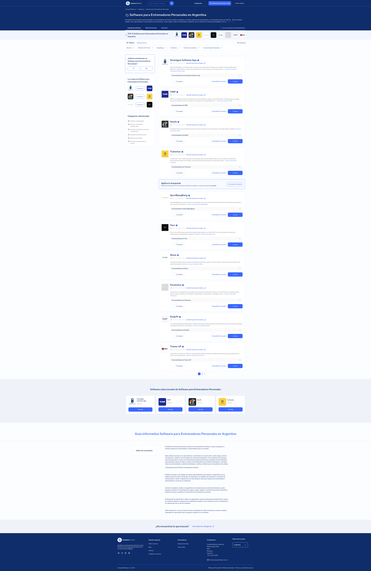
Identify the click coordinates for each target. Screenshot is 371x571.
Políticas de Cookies (228, 568)
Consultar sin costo (219, 81)
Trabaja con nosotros (155, 554)
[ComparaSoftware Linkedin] (118, 553)
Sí (133, 68)
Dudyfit (174, 316)
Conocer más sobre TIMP (224, 101)
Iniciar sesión (239, 3)
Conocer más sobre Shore (195, 264)
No (147, 68)
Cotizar (235, 81)
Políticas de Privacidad (214, 568)
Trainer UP (175, 346)
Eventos (151, 550)
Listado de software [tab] (134, 28)
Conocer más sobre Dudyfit (201, 325)
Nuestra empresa (154, 540)
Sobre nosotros (153, 544)
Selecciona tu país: (238, 539)
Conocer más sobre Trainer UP (195, 355)
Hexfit (173, 121)
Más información (151, 28)
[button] (206, 75)
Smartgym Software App (183, 60)
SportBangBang (179, 195)
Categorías (198, 3)
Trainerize (175, 151)
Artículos (164, 28)
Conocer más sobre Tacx (207, 234)
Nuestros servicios (183, 544)
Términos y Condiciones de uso (244, 568)
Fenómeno (175, 284)
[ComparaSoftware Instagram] (129, 553)
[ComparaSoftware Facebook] (125, 553)
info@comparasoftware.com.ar (219, 560)
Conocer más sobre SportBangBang (197, 204)
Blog (150, 547)
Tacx (172, 225)
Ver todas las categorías (202, 526)
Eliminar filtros (142, 43)
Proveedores (182, 540)
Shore (173, 254)
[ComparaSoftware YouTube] (122, 553)
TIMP (173, 91)
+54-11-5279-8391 (212, 555)
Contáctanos (211, 540)
